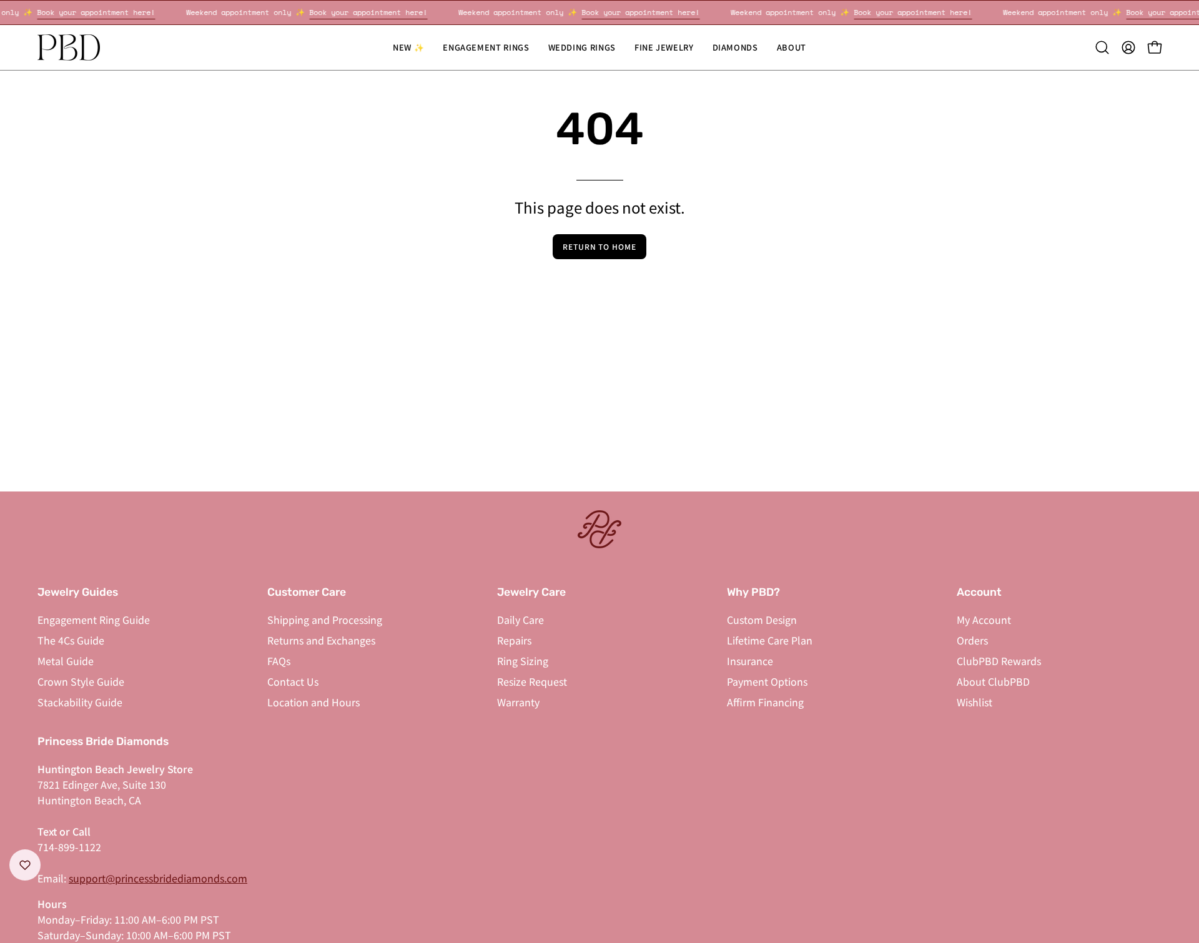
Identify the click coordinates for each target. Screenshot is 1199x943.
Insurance (750, 660)
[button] (582, 47)
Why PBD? (753, 592)
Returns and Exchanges (321, 640)
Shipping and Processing (324, 619)
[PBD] (68, 47)
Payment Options (767, 681)
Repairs (514, 640)
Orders (972, 640)
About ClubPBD (993, 681)
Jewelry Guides (77, 592)
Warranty (518, 701)
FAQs (278, 660)
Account (979, 592)
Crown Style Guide (80, 681)
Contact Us (292, 681)
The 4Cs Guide (70, 640)
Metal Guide (65, 660)
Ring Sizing (522, 660)
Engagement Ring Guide (93, 619)
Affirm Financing (765, 701)
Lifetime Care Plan (769, 640)
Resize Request (532, 681)
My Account (984, 619)
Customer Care (306, 592)
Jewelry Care (531, 592)
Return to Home (599, 246)
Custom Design (762, 619)
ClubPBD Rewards (999, 660)
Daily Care (520, 619)
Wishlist (974, 701)
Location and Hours (313, 701)
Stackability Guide (79, 701)
